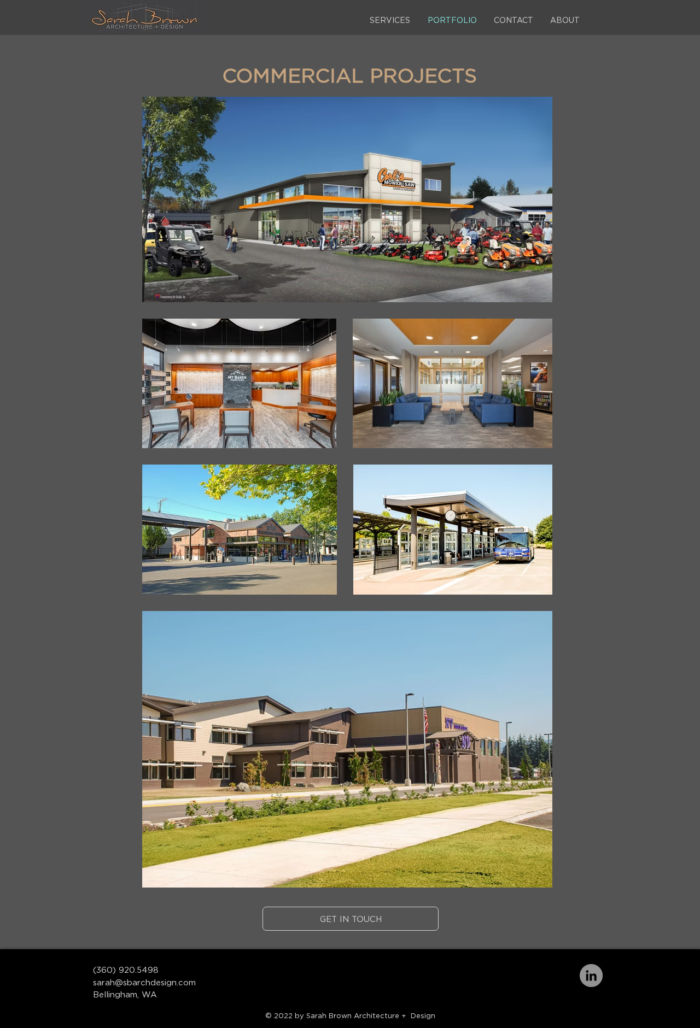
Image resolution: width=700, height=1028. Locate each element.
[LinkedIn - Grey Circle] (591, 975)
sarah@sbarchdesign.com (144, 982)
